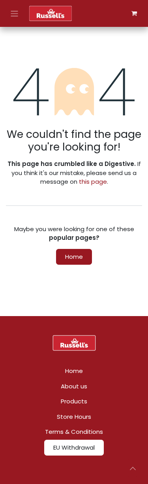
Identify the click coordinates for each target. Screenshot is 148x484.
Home (74, 256)
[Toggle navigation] (14, 13)
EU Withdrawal (74, 447)
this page (93, 181)
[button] (132, 468)
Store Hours (74, 416)
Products (74, 401)
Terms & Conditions (74, 432)
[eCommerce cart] (134, 13)
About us (74, 386)
